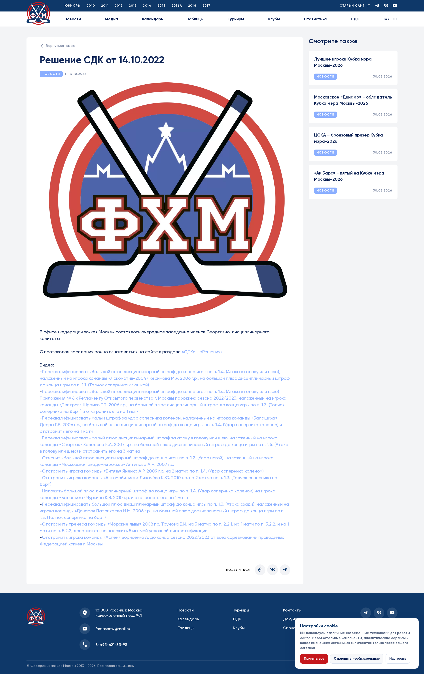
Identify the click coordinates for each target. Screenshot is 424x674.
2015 (161, 6)
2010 (91, 6)
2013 (133, 6)
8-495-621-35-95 (111, 644)
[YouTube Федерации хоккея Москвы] (395, 6)
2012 (119, 6)
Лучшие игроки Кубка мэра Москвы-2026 (343, 62)
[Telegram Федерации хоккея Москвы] (377, 6)
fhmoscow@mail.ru (112, 628)
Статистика (315, 19)
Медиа (111, 19)
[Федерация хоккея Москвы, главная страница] (38, 13)
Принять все (314, 658)
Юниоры (72, 6)
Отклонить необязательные (357, 658)
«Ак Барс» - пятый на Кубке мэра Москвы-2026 (349, 176)
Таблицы (195, 19)
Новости (72, 19)
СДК (355, 19)
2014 (147, 6)
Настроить (397, 658)
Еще (386, 19)
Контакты (292, 610)
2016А (177, 6)
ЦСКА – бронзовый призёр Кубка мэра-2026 (348, 138)
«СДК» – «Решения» (202, 351)
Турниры (236, 19)
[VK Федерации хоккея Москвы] (386, 6)
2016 (192, 6)
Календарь (152, 19)
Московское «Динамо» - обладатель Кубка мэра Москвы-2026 (353, 100)
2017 (206, 6)
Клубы (274, 19)
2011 (105, 6)
